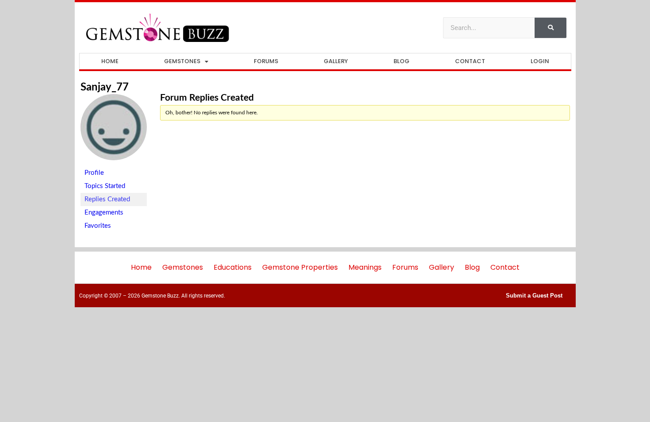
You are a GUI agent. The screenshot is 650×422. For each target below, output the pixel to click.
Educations (233, 267)
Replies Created (107, 199)
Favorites (97, 225)
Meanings (365, 267)
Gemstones (182, 61)
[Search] (550, 28)
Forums (266, 61)
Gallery (336, 61)
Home (110, 61)
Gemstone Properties (300, 267)
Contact (470, 61)
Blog (401, 61)
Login (540, 61)
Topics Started (104, 186)
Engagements (103, 212)
